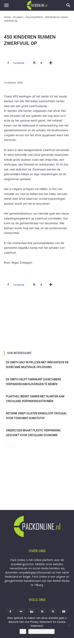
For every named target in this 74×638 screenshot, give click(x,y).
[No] (69, 626)
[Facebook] (10, 612)
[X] (53, 612)
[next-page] (12, 445)
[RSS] (42, 612)
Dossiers (18, 17)
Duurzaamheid (34, 17)
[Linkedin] (32, 612)
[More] (51, 63)
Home (7, 17)
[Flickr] (21, 612)
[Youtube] (64, 612)
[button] (6, 5)
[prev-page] (6, 445)
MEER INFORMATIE (41, 631)
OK (23, 631)
